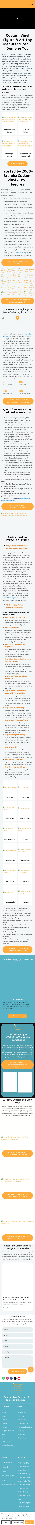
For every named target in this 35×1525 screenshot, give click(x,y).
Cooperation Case (7, 1431)
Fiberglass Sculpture (25, 1427)
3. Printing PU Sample (9, 155)
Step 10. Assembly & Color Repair (25, 881)
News (3, 1438)
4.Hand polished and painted (25, 155)
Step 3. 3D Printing (9, 818)
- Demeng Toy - (18, 26)
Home (3, 1412)
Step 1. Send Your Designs (9, 797)
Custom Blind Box (24, 1477)
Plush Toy (21, 1431)
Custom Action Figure (25, 1481)
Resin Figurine (23, 1423)
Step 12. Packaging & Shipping (25, 902)
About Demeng (6, 1441)
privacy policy (12, 1518)
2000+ (22, 391)
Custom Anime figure (25, 1484)
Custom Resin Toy (24, 1470)
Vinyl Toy (21, 1416)
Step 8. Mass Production (25, 860)
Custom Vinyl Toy (24, 1463)
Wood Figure (22, 1434)
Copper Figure (23, 1438)
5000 (21, 382)
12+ (4, 382)
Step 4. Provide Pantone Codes (25, 818)
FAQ (3, 1434)
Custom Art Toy (23, 1488)
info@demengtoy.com (8, 1484)
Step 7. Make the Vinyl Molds (9, 860)
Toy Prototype (22, 1412)
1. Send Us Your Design (9, 131)
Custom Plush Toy (24, 1474)
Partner (4, 1416)
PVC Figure (22, 1420)
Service (4, 1427)
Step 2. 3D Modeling (25, 797)
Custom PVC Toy (23, 1466)
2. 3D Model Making (26, 131)
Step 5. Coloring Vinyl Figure (9, 839)
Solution (4, 1423)
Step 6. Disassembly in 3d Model (25, 839)
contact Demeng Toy (22, 253)
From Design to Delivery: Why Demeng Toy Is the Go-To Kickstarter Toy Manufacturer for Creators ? (16, 1298)
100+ (5, 391)
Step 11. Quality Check (10, 902)
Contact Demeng (7, 1445)
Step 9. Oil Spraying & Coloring (10, 881)
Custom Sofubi (23, 1492)
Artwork (4, 1420)
